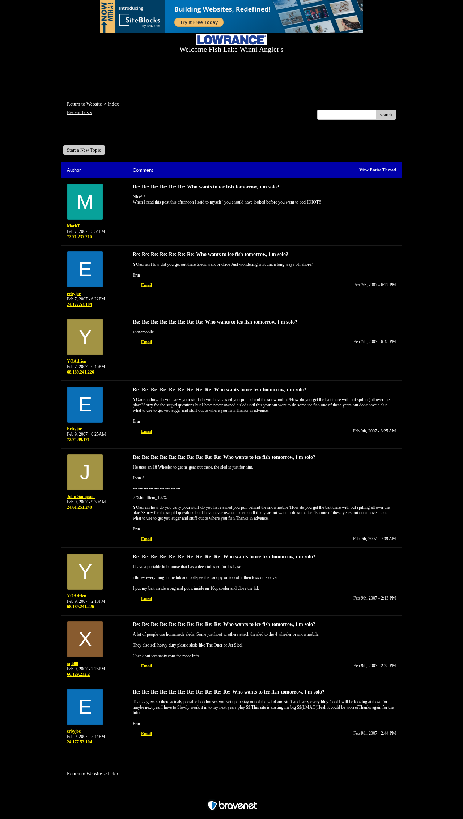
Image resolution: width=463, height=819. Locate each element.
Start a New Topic (84, 150)
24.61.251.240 (79, 507)
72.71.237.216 (79, 236)
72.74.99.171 (78, 439)
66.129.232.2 (78, 674)
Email (146, 285)
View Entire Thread (377, 169)
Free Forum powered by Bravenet (231, 792)
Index (113, 104)
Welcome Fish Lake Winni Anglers (106, 135)
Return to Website (84, 104)
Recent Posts (79, 112)
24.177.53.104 (79, 304)
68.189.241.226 (80, 372)
